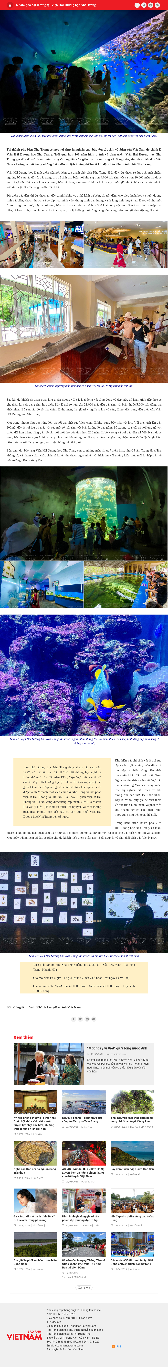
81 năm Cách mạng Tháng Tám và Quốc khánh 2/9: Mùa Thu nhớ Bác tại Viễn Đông (83, 1264)
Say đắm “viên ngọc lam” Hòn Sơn (132, 1169)
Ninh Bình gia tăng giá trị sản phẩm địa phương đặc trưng (80, 1218)
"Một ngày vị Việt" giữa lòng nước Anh (117, 1048)
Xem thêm (84, 1287)
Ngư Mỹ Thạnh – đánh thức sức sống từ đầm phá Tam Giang (82, 1119)
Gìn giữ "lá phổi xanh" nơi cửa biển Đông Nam (35, 1262)
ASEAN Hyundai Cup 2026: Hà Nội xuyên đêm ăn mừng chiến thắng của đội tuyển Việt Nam (83, 1172)
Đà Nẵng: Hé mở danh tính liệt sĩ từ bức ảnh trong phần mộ (34, 1218)
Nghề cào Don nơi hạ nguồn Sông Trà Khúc (35, 1170)
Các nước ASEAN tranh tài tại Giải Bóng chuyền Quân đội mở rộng (132, 1262)
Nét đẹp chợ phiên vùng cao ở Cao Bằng (132, 1218)
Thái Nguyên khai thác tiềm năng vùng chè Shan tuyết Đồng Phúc (132, 1119)
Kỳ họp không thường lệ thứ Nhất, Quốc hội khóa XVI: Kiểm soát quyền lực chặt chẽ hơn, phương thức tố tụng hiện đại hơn (35, 1123)
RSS (118, 1346)
